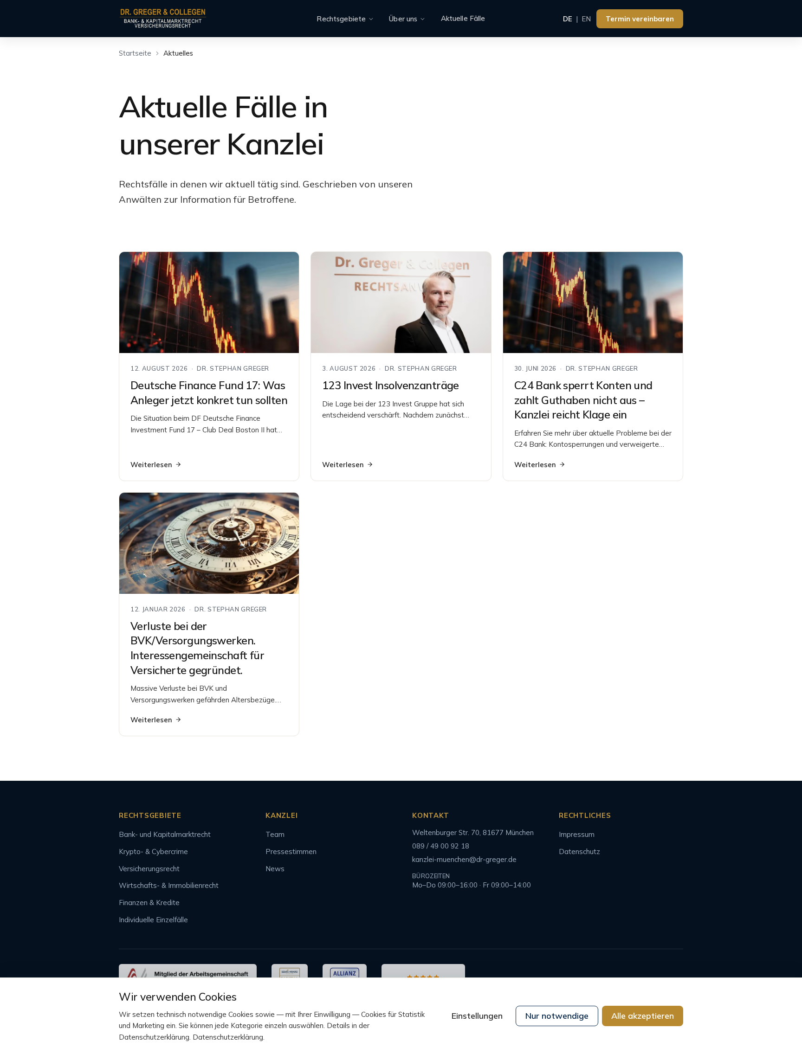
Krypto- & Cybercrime (153, 851)
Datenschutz (579, 851)
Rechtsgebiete (341, 18)
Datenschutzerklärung (228, 1037)
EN (586, 18)
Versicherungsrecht (149, 868)
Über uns (403, 18)
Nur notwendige (557, 1015)
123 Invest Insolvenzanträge (390, 385)
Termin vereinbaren (640, 18)
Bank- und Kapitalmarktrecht (165, 834)
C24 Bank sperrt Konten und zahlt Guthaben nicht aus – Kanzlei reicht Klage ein (583, 400)
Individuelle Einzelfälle (153, 919)
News (275, 868)
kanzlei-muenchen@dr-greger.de (464, 859)
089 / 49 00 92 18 (440, 846)
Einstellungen (477, 1015)
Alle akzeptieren (642, 1015)
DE (567, 18)
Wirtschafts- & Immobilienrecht (169, 885)
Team (275, 834)
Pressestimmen (291, 851)
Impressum (577, 834)
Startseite (135, 53)
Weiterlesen (151, 464)
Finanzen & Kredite (149, 902)
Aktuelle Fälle (463, 18)
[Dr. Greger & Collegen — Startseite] (163, 19)
